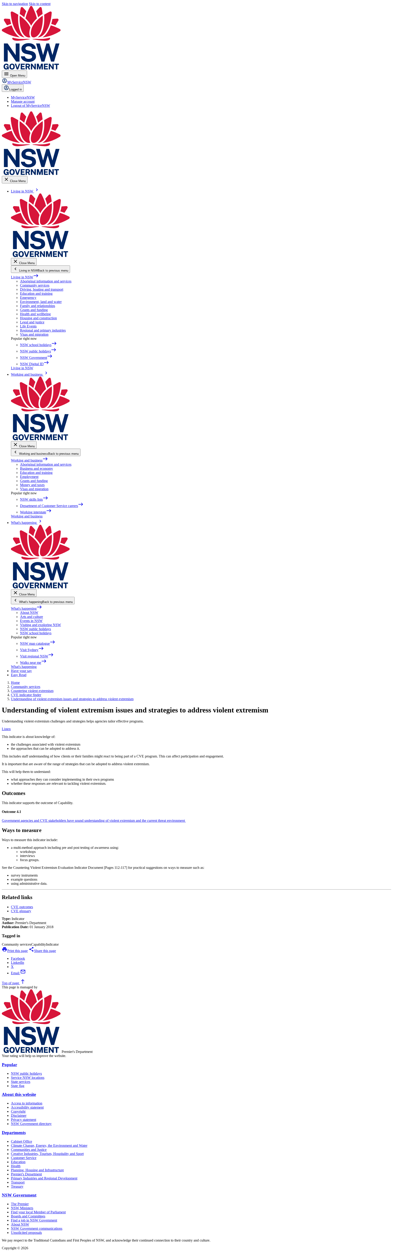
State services (20, 1082)
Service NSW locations (27, 1078)
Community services (34, 285)
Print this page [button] (15, 951)
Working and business (29, 460)
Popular (9, 1064)
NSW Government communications (36, 1228)
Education (18, 1162)
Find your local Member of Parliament (38, 1212)
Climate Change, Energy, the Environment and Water (49, 1145)
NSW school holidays (35, 633)
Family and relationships (37, 306)
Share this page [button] (42, 951)
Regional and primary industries (43, 330)
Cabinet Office (21, 1141)
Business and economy (36, 468)
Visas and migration (34, 334)
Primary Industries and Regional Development (44, 1178)
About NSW (29, 613)
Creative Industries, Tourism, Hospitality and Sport (47, 1154)
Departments (14, 1132)
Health (15, 1166)
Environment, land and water (41, 302)
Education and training (36, 293)
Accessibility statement (27, 1107)
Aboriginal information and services (45, 281)
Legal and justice (32, 322)
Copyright (18, 1111)
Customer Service (23, 1158)
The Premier (20, 1204)
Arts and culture (31, 617)
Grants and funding (34, 310)
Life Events (28, 326)
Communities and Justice (29, 1150)
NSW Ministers (22, 1208)
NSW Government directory (31, 1124)
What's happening (26, 608)
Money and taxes (32, 485)
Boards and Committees (28, 1216)
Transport (18, 1182)
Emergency (28, 298)
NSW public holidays (35, 629)
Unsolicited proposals (26, 1233)
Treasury (17, 1186)
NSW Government (19, 1195)
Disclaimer (18, 1115)
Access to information (26, 1103)
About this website (19, 1094)
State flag (17, 1086)
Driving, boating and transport (41, 289)
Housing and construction (38, 318)
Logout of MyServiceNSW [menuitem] (30, 105)
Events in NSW (31, 621)
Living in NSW (25, 277)
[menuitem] (23, 97)
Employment (29, 477)
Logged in (15, 89)
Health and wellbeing (35, 314)
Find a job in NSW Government (34, 1220)
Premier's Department (26, 1174)
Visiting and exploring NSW (40, 625)
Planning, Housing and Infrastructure (37, 1170)
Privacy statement (23, 1120)
